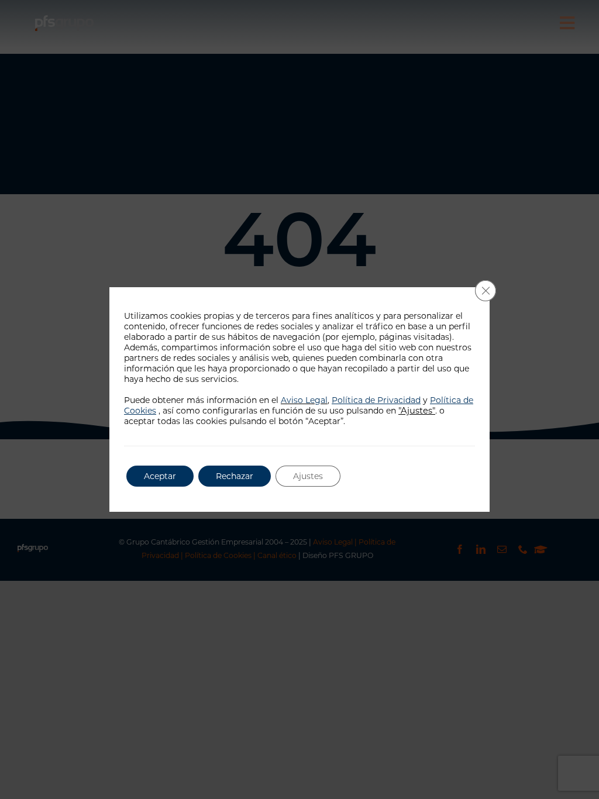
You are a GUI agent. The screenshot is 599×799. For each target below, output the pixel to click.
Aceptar (160, 476)
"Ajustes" (416, 410)
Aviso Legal (304, 400)
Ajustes (308, 476)
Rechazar (234, 476)
